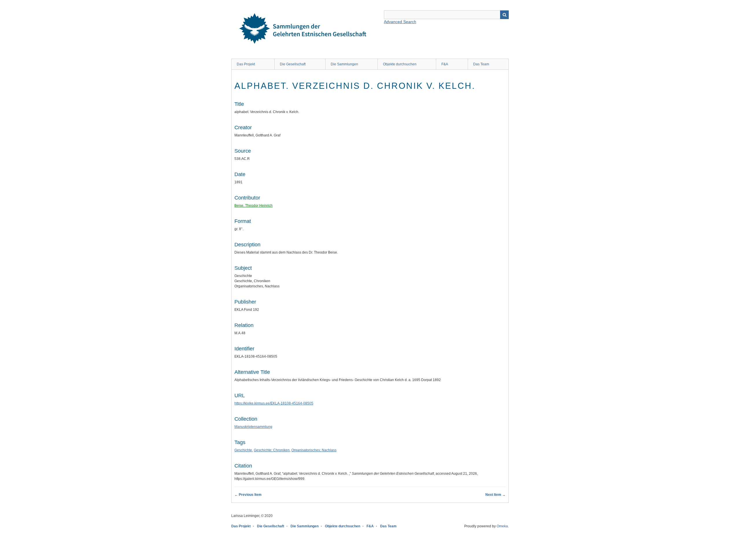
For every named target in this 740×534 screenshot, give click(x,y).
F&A (444, 64)
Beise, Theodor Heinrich (253, 206)
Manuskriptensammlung (253, 427)
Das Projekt (246, 64)
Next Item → (495, 495)
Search (504, 14)
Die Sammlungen (344, 64)
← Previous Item (248, 495)
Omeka (502, 526)
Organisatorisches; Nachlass (313, 450)
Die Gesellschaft (293, 64)
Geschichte (243, 450)
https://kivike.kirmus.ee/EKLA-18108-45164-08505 (273, 403)
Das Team (481, 64)
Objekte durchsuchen (400, 64)
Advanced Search (400, 21)
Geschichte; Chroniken (272, 450)
